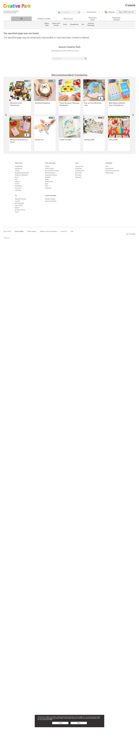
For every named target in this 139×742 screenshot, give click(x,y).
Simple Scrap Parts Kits (112, 170)
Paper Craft (18, 163)
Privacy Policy (19, 231)
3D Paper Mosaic (20, 210)
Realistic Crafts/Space (21, 175)
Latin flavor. (18, 190)
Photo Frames (109, 173)
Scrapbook (108, 163)
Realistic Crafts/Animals (22, 173)
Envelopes (78, 175)
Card (76, 163)
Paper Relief (18, 205)
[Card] (65, 27)
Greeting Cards (79, 170)
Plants (47, 179)
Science (17, 184)
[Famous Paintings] (90, 27)
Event (16, 177)
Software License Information (48, 231)
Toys (16, 179)
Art (16, 195)
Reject (78, 723)
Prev (6, 115)
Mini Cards (78, 173)
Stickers (47, 166)
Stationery (78, 177)
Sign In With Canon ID (126, 12)
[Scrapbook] (74, 27)
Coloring (17, 201)
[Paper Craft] (47, 27)
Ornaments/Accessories (52, 170)
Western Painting (50, 199)
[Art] (83, 27)
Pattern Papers (49, 168)
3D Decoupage (19, 203)
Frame (17, 212)
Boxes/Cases (49, 181)
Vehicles (17, 181)
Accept (60, 723)
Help (71, 231)
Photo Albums (109, 168)
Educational (18, 168)
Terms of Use (7, 231)
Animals (17, 170)
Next (133, 115)
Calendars (48, 188)
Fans (46, 186)
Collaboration (19, 166)
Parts (106, 166)
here (51, 718)
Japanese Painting (50, 201)
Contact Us (63, 231)
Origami (17, 207)
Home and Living (50, 163)
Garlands (47, 177)
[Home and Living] (56, 27)
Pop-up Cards (79, 166)
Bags (46, 184)
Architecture (18, 186)
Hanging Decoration (51, 175)
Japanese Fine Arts (20, 199)
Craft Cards (78, 168)
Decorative (18, 188)
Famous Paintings (50, 195)
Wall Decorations (50, 173)
